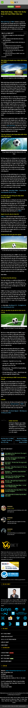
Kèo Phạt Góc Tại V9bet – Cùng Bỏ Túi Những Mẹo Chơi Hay (7, 440)
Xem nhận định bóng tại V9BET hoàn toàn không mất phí (14, 54)
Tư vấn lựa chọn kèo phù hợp (12, 48)
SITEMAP (3, 674)
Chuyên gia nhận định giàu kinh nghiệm (14, 47)
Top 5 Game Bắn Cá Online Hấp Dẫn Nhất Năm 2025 (15, 495)
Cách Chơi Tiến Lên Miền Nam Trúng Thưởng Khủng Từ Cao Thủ (14, 477)
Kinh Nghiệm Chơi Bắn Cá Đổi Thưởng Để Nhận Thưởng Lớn (15, 454)
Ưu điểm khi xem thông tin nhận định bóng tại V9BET (14, 43)
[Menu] (2, 2)
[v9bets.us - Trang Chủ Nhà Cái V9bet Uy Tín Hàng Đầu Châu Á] (14, 2)
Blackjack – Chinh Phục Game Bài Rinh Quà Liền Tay (15, 472)
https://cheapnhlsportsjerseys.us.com (16, 670)
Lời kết (4, 56)
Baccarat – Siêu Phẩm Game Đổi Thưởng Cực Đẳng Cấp (16, 467)
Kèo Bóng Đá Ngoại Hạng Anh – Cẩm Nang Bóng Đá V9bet (21, 440)
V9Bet (18, 599)
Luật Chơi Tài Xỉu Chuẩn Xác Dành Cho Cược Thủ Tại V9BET (15, 458)
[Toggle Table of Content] (24, 33)
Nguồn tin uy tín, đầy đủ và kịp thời (13, 45)
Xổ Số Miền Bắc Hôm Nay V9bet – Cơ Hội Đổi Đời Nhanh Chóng (15, 486)
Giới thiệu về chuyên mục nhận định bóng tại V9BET (13, 36)
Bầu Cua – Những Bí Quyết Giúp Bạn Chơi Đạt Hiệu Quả (15, 481)
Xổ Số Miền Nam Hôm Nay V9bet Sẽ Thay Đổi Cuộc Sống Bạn (16, 490)
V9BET (22, 404)
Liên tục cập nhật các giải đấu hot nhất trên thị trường (14, 51)
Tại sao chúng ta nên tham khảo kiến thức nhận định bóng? (13, 39)
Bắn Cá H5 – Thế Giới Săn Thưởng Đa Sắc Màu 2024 (16, 463)
